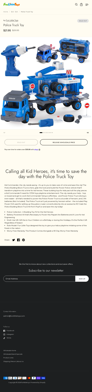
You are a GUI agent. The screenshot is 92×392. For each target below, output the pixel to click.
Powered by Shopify (38, 382)
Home (5, 12)
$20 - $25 (14, 12)
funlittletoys (25, 382)
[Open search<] (76, 4)
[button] (87, 132)
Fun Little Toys (12, 20)
